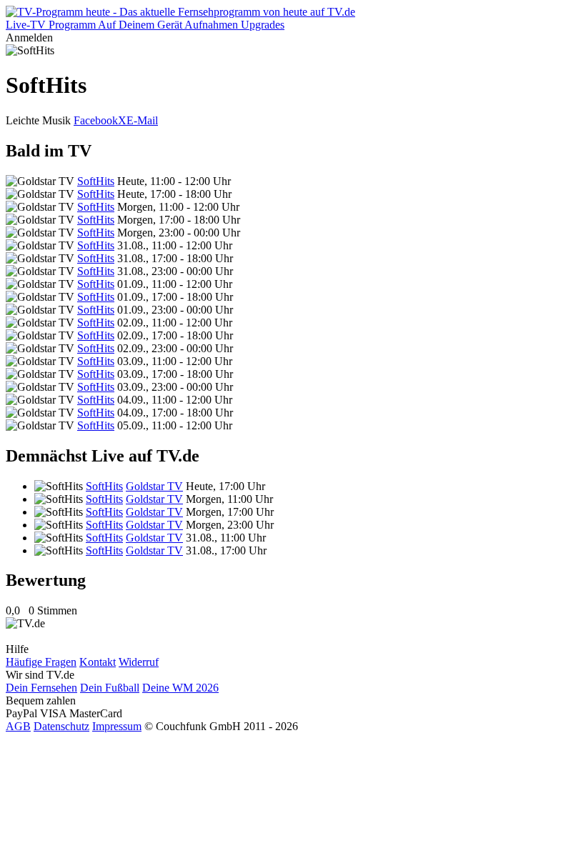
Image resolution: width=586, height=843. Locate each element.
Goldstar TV (154, 486)
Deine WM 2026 (180, 688)
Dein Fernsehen (41, 688)
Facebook (96, 120)
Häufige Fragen (41, 662)
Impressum (116, 726)
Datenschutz (61, 726)
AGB (18, 726)
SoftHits (95, 181)
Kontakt (97, 662)
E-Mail (142, 120)
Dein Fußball (109, 688)
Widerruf (139, 662)
